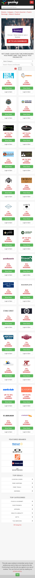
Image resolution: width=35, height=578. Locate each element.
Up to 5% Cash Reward (27, 135)
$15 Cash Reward (8, 239)
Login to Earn (8, 92)
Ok (17, 575)
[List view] (20, 68)
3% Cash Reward (8, 161)
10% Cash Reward (26, 187)
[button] (3, 33)
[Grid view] (15, 68)
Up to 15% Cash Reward (8, 396)
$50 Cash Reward (26, 292)
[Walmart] (17, 444)
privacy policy (17, 571)
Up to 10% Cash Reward (26, 161)
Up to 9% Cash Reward (27, 396)
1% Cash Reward (8, 82)
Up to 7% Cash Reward (8, 135)
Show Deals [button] (8, 88)
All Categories (17, 525)
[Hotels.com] (17, 463)
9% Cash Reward (26, 370)
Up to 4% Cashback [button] (17, 41)
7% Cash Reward (8, 108)
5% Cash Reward (26, 82)
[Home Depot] (17, 457)
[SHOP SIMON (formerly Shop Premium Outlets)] (17, 469)
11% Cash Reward (26, 108)
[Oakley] (17, 451)
